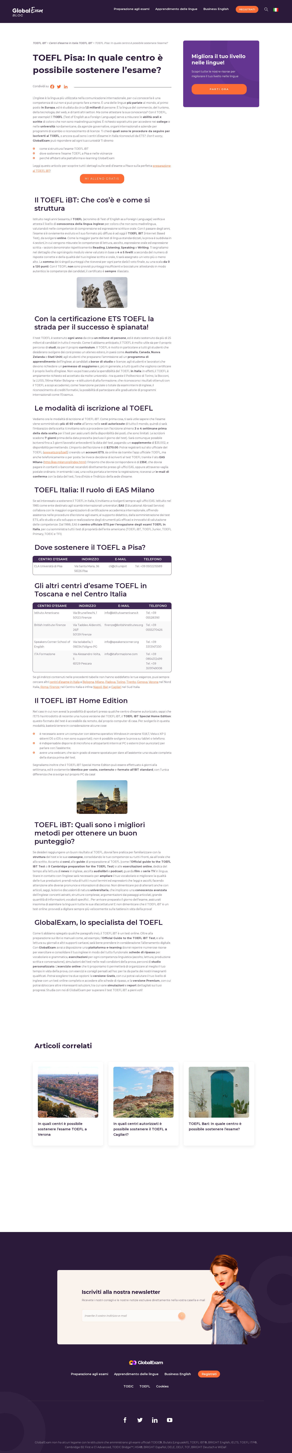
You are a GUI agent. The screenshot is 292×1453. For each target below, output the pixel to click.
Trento (131, 682)
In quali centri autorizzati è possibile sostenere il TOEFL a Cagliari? (140, 1129)
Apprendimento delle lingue (136, 1374)
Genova (142, 682)
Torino (121, 682)
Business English (177, 1374)
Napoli (97, 687)
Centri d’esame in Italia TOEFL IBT (70, 43)
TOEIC (128, 1386)
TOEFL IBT (39, 43)
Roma (44, 687)
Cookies (162, 1386)
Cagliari (116, 687)
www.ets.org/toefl (55, 452)
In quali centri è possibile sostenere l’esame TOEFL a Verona (62, 1129)
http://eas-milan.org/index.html (65, 462)
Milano (99, 682)
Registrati (209, 1374)
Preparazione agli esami (89, 1374)
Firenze (55, 687)
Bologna (88, 682)
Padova (110, 682)
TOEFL (144, 1386)
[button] (267, 9)
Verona (153, 682)
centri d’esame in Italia (65, 682)
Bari (105, 687)
